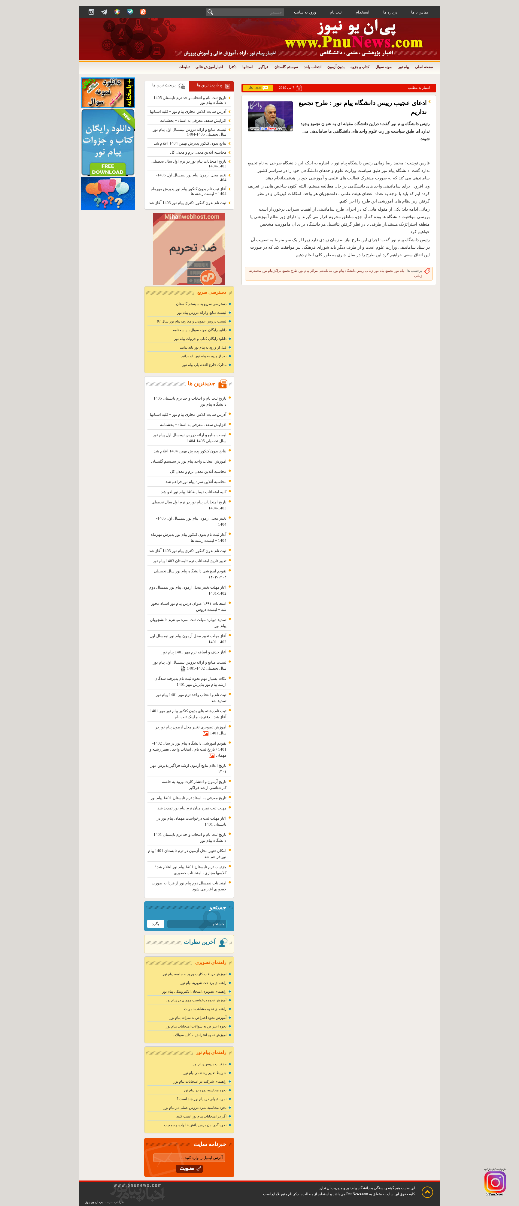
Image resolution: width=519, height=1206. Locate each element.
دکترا (232, 67)
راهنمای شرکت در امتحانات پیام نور (200, 1081)
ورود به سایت (305, 12)
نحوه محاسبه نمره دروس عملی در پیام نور (195, 1108)
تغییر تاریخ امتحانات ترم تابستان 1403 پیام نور (189, 561)
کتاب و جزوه (360, 67)
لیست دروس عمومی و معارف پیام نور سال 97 (191, 321)
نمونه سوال (383, 67)
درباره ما (390, 12)
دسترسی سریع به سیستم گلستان (201, 304)
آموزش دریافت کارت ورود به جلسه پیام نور (194, 974)
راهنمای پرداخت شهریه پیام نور (203, 983)
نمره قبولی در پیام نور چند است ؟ (201, 1099)
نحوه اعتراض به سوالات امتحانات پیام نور (196, 1026)
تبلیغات (184, 67)
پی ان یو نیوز (94, 1202)
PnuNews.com (357, 1194)
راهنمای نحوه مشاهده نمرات (205, 1009)
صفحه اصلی (424, 67)
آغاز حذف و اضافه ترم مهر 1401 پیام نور (194, 652)
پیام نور (403, 67)
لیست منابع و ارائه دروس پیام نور (201, 312)
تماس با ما (419, 12)
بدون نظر (254, 87)
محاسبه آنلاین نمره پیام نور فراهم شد (195, 481)
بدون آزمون (335, 67)
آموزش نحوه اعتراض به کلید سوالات (199, 1035)
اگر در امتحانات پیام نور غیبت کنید (201, 1116)
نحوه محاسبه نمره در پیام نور (205, 1090)
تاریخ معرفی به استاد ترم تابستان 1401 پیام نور (188, 798)
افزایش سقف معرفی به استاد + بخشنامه (193, 120)
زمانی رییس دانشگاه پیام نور (353, 270)
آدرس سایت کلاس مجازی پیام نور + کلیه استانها (188, 111)
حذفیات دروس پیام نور (209, 1064)
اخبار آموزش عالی (209, 67)
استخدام (362, 12)
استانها (247, 67)
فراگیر (264, 67)
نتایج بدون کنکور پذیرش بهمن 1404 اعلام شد (190, 143)
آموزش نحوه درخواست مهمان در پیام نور (196, 1000)
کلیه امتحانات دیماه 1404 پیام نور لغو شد (193, 492)
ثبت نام (336, 12)
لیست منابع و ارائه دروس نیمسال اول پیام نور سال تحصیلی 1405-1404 (189, 131)
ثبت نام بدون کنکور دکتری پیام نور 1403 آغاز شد (187, 202)
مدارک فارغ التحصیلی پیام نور (204, 365)
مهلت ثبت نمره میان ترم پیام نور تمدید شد (191, 808)
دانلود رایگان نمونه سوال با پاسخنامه (199, 330)
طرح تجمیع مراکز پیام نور (280, 270)
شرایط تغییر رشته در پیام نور (205, 1073)
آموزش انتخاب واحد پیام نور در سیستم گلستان (188, 461)
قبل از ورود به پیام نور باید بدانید (203, 347)
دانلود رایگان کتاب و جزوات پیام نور (200, 339)
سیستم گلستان (286, 67)
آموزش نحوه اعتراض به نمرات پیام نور (198, 1018)
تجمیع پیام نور (384, 270)
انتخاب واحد (312, 67)
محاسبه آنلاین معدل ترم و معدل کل (198, 152)
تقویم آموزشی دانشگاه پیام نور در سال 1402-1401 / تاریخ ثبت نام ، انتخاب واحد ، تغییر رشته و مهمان (188, 749)
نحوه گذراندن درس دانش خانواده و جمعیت (195, 1125)
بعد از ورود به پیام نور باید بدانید (203, 356)
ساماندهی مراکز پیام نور (315, 270)
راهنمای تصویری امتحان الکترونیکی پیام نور (194, 991)
